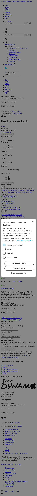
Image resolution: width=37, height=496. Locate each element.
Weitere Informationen (25, 240)
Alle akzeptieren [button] (19, 263)
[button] (18, 273)
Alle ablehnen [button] (19, 268)
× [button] (33, 222)
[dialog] (18, 248)
